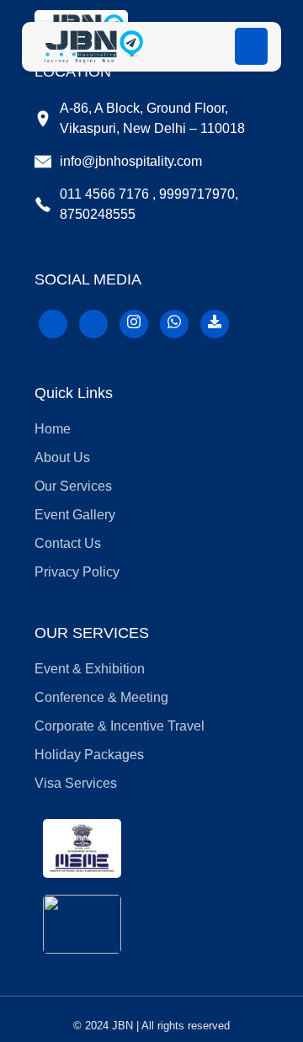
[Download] (214, 324)
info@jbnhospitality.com (131, 161)
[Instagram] (134, 324)
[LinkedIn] (93, 324)
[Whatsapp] (174, 324)
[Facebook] (53, 324)
